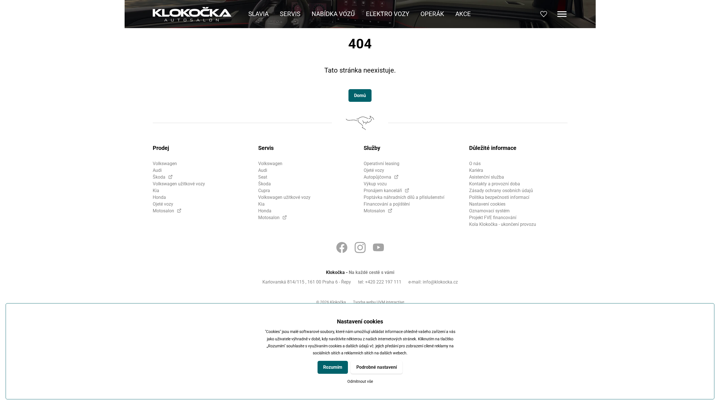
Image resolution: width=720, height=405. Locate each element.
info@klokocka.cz (440, 282)
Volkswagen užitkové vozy (179, 183)
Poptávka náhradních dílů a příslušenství (404, 197)
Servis (290, 13)
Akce (463, 13)
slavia (258, 13)
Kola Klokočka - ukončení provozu (502, 224)
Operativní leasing (381, 163)
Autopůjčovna (377, 177)
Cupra (264, 190)
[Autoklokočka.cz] (192, 14)
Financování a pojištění (387, 204)
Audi (157, 170)
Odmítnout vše (360, 381)
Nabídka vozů (333, 13)
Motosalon (163, 210)
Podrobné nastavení (376, 367)
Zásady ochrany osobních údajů (501, 190)
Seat (262, 177)
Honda (159, 197)
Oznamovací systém (489, 210)
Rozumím (332, 367)
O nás (475, 163)
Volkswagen (165, 163)
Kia (156, 190)
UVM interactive (390, 302)
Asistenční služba (486, 177)
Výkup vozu (375, 183)
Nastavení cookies (487, 204)
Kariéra (476, 170)
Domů (360, 95)
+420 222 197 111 (383, 282)
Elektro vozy (387, 13)
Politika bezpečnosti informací (499, 197)
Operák (432, 13)
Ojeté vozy (163, 204)
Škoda (159, 177)
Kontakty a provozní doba (494, 183)
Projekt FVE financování (492, 217)
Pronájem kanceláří (383, 190)
